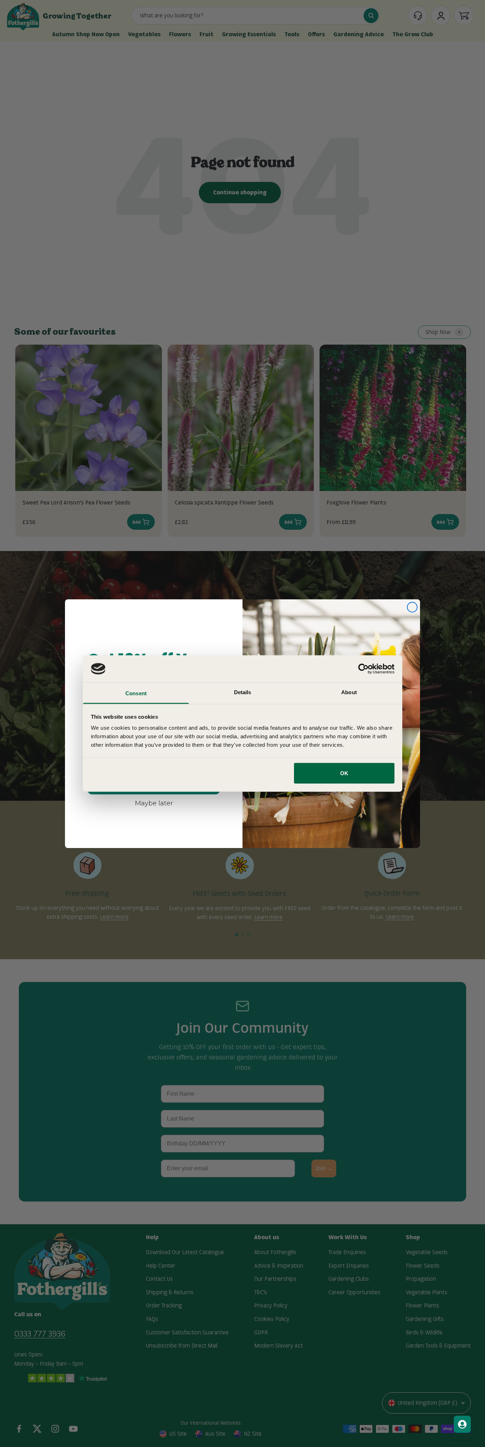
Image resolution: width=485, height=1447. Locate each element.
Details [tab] (242, 692)
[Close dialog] (412, 607)
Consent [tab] (136, 693)
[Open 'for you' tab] (462, 1424)
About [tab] (349, 692)
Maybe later (154, 803)
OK (344, 773)
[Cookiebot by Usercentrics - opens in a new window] (363, 668)
